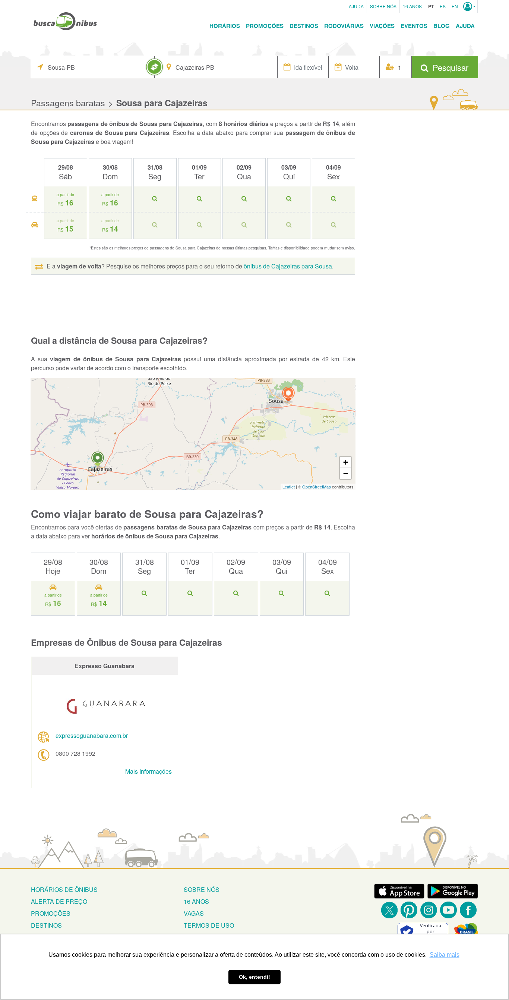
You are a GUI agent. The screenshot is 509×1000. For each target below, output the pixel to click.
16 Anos (412, 6)
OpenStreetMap (316, 487)
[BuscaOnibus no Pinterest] (409, 910)
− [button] (345, 473)
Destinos (304, 26)
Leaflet (288, 487)
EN (455, 6)
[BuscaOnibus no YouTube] (448, 910)
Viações (382, 26)
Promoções (265, 26)
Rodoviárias (344, 26)
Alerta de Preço (59, 901)
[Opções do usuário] (469, 6)
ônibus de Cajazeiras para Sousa (288, 266)
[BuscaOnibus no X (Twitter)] (389, 910)
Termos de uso (209, 925)
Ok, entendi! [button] (254, 977)
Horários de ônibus (64, 889)
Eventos (414, 26)
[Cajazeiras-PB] (97, 460)
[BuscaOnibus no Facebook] (468, 910)
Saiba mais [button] (444, 955)
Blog (441, 26)
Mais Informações (148, 771)
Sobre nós (201, 889)
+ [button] (345, 462)
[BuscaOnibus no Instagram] (429, 910)
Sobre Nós (383, 6)
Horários (224, 26)
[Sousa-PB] (288, 395)
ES (443, 6)
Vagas (194, 913)
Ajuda (356, 6)
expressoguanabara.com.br (92, 735)
